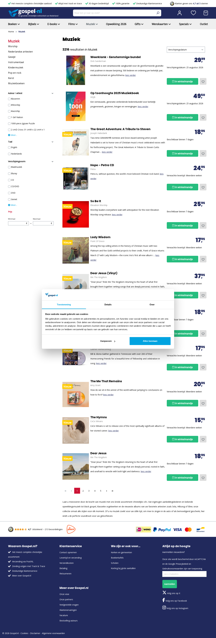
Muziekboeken (16, 83)
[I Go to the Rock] (75, 358)
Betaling (63, 568)
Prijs (10, 211)
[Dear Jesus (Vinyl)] (75, 286)
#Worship (15, 104)
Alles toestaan (150, 341)
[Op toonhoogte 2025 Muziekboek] (75, 106)
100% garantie (122, 3)
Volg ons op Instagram (177, 608)
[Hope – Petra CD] (75, 178)
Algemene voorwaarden (53, 633)
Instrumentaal (16, 62)
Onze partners (66, 599)
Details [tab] (108, 304)
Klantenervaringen (68, 610)
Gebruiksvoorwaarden (172, 568)
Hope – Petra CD (102, 165)
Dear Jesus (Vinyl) (103, 273)
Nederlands (16, 153)
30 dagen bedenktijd (98, 3)
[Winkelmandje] (206, 12)
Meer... (13, 135)
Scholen (114, 563)
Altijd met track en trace (70, 3)
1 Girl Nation (17, 117)
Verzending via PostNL (23, 561)
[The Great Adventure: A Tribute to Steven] (75, 142)
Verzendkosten (67, 563)
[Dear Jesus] (75, 466)
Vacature (64, 615)
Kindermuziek (15, 67)
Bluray (14, 173)
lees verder (130, 75)
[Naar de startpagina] (33, 13)
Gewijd (11, 57)
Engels (14, 147)
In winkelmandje (183, 81)
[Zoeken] (157, 13)
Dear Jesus (98, 453)
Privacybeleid (182, 563)
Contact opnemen (68, 552)
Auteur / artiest (15, 93)
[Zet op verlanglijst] (203, 81)
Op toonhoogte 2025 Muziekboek (114, 93)
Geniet (14, 199)
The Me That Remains (106, 381)
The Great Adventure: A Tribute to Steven (120, 129)
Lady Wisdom (100, 237)
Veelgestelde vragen (69, 604)
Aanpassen (106, 341)
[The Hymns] (75, 430)
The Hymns (98, 417)
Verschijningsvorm (16, 161)
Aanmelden (169, 584)
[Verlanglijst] (193, 13)
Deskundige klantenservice (149, 3)
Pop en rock (14, 72)
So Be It (95, 201)
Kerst (11, 78)
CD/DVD (15, 186)
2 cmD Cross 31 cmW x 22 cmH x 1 (28, 129)
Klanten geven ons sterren (191, 3)
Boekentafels (117, 557)
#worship (15, 111)
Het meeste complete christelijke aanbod (31, 3)
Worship (12, 46)
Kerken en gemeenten (121, 552)
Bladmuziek (16, 167)
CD (12, 179)
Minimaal (17, 221)
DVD (13, 192)
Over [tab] (152, 304)
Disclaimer (35, 633)
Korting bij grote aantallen (123, 568)
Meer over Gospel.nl (21, 575)
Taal (10, 141)
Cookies (24, 633)
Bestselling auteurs (69, 620)
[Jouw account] (179, 13)
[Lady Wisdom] (75, 250)
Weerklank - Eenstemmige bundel (115, 57)
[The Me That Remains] (75, 394)
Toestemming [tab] (64, 304)
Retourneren (65, 573)
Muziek (14, 41)
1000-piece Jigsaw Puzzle (23, 123)
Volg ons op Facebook (176, 600)
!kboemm (15, 98)
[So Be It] (75, 214)
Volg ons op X (173, 593)
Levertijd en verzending (71, 557)
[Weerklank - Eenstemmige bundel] (75, 70)
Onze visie (64, 594)
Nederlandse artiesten (20, 51)
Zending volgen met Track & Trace (28, 566)
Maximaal (42, 221)
